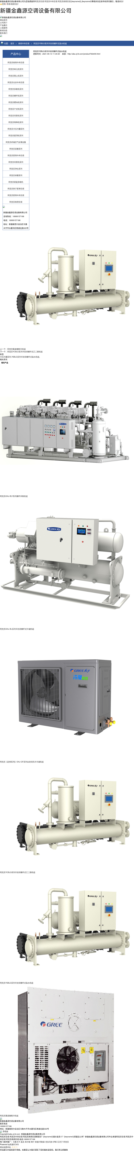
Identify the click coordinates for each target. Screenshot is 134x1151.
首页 (12, 43)
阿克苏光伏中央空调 (16, 82)
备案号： (15, 1147)
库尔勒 (27, 1141)
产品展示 (3, 25)
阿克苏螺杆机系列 (16, 95)
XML (9, 1147)
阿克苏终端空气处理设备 (16, 142)
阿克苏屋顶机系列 (16, 135)
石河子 (60, 1141)
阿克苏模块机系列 (16, 102)
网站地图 (3, 1147)
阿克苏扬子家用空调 (16, 188)
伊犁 (55, 1141)
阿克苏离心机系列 (16, 75)
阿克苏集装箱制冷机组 (16, 349)
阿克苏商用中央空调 (16, 62)
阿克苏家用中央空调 (16, 155)
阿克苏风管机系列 (16, 115)
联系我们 (3, 33)
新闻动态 (3, 30)
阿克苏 (66, 1141)
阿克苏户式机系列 (16, 109)
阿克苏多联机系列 (16, 89)
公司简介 (3, 22)
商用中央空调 (23, 43)
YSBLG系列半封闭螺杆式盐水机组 (25, 356)
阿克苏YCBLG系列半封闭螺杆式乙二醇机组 (25, 351)
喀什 (33, 1141)
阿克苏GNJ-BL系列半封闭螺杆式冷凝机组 (17, 629)
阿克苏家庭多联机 (16, 182)
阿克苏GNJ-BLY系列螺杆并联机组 (14, 496)
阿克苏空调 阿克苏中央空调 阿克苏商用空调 (53, 1)
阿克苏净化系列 (15, 168)
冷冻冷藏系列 (5, 356)
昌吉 (22, 1141)
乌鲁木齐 (16, 1141)
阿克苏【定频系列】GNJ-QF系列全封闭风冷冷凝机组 (22, 761)
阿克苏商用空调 (15, 202)
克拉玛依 (49, 1141)
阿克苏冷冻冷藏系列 (16, 128)
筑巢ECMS (14, 1144)
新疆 (37, 1141)
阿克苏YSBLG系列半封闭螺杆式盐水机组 (50, 43)
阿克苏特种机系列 (16, 122)
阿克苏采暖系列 (15, 148)
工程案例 (3, 27)
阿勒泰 (42, 1141)
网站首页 (3, 20)
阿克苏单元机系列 (16, 69)
